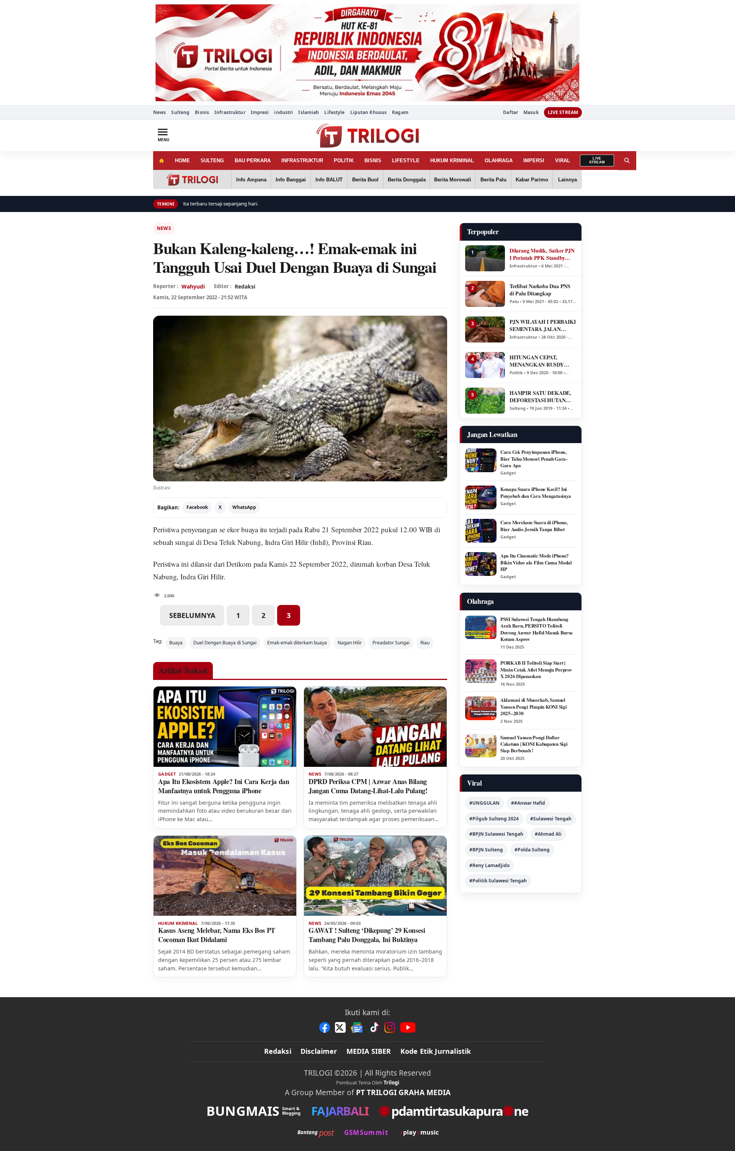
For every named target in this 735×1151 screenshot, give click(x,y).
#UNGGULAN (484, 803)
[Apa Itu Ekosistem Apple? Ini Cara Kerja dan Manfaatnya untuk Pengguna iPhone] (225, 726)
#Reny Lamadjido (489, 865)
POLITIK (344, 160)
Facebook (197, 507)
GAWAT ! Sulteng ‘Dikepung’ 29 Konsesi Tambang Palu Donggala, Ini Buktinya (367, 934)
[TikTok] (374, 1027)
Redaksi (277, 1051)
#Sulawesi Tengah (551, 818)
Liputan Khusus (368, 112)
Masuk (531, 112)
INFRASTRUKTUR (302, 160)
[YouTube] (408, 1027)
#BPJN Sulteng (486, 849)
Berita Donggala (407, 180)
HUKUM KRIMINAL (452, 160)
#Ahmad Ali (548, 834)
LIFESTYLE (406, 160)
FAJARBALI (339, 1111)
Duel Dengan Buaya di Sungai (224, 642)
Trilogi (391, 1082)
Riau (425, 642)
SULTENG (212, 160)
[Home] (161, 160)
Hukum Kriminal (178, 923)
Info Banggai (291, 180)
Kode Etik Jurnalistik (435, 1051)
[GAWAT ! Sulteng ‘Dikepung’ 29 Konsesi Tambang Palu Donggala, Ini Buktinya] (375, 876)
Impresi (260, 112)
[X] (340, 1027)
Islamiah (308, 112)
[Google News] (357, 1027)
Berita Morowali (452, 180)
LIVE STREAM (563, 112)
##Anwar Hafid (528, 803)
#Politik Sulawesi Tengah (498, 880)
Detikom (238, 564)
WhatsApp (244, 507)
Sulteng (180, 112)
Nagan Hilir (350, 642)
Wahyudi (193, 286)
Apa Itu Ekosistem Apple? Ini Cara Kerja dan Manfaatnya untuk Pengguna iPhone (223, 786)
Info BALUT (329, 180)
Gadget (167, 774)
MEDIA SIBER (368, 1051)
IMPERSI (533, 160)
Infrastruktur (229, 112)
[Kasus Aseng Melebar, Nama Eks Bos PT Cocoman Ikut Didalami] (225, 876)
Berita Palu (493, 180)
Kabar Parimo (532, 180)
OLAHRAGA (499, 160)
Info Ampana (251, 180)
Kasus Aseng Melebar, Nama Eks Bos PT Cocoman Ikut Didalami (216, 934)
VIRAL (562, 160)
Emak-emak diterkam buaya (297, 642)
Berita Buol (365, 180)
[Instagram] (389, 1027)
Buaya (176, 642)
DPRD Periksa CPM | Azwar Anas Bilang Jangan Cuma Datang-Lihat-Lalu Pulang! (368, 786)
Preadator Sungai (391, 642)
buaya (249, 529)
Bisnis (202, 112)
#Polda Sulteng (532, 849)
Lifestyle (334, 112)
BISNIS (372, 160)
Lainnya (567, 180)
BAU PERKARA (253, 160)
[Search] (627, 160)
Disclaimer (319, 1051)
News (159, 112)
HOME (182, 160)
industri (283, 112)
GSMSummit (366, 1132)
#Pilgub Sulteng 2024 (494, 818)
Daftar (510, 112)
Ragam (400, 112)
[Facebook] (324, 1027)
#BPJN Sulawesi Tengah (496, 834)
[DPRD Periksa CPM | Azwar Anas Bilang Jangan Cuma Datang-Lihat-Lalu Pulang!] (375, 726)
